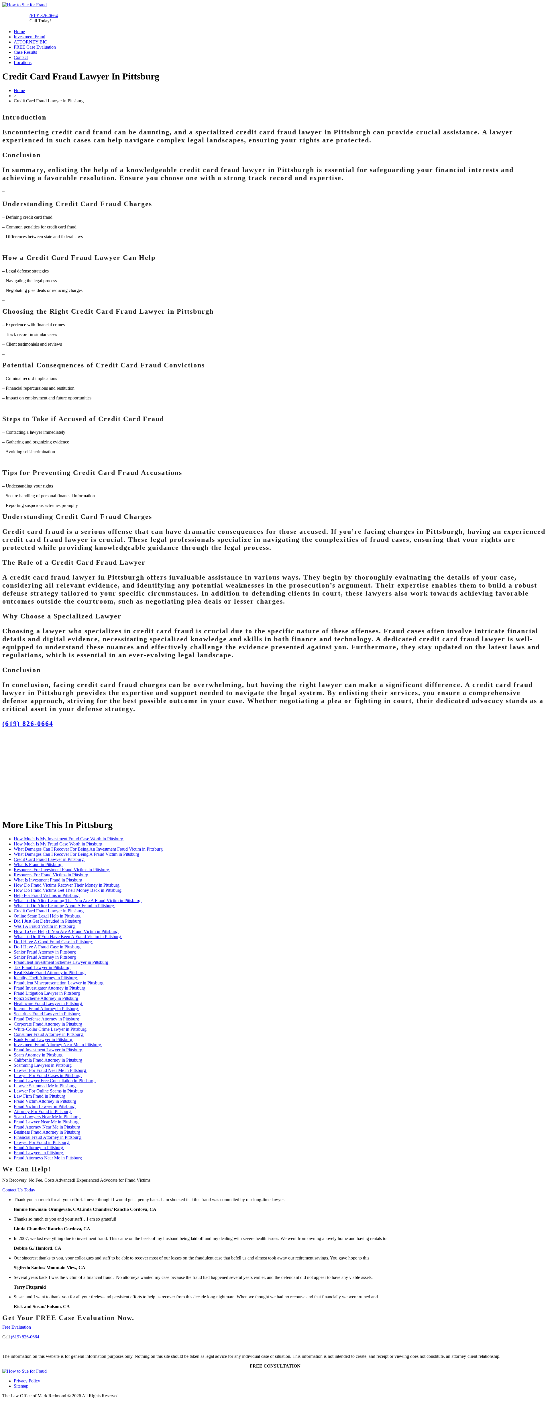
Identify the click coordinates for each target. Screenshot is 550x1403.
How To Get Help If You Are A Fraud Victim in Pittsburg (66, 931)
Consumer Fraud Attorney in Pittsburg (49, 1034)
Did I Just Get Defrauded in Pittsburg (48, 921)
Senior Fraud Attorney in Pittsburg (45, 952)
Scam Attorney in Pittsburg (39, 1054)
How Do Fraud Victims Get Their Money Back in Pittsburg (68, 890)
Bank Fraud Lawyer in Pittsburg (43, 1039)
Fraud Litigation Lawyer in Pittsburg (47, 993)
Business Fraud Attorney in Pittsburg (47, 1132)
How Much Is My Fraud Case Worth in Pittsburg (58, 843)
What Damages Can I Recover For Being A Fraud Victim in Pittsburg (77, 854)
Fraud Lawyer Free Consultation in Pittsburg (55, 1080)
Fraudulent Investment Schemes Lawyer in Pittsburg (61, 962)
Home (19, 31)
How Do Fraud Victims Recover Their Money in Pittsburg (67, 885)
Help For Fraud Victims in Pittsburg (47, 895)
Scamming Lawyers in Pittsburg (43, 1065)
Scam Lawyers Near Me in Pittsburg (47, 1116)
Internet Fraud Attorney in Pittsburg (46, 1008)
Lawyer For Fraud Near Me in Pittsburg (50, 1070)
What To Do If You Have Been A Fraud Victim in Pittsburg (68, 936)
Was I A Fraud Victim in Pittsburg (45, 926)
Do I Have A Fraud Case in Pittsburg (48, 946)
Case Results (25, 52)
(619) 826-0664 (44, 15)
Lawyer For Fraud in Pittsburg (42, 1142)
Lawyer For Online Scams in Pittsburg (49, 1090)
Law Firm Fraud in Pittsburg (40, 1096)
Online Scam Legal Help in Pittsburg (48, 916)
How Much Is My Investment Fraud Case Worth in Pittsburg (69, 838)
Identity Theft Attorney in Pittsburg (46, 977)
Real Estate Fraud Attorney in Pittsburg (50, 972)
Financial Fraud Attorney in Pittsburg (48, 1137)
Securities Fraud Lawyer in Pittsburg (47, 1013)
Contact (21, 57)
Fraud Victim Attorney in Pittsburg (45, 1101)
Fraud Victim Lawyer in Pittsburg (45, 1106)
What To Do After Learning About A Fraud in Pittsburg (64, 905)
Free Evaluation (16, 1327)
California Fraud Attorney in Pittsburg (48, 1060)
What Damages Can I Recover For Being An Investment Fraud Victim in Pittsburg (89, 849)
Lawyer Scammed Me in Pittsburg (45, 1085)
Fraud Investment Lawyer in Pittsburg (48, 1049)
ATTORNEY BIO (31, 41)
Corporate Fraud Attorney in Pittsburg (48, 1024)
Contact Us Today (18, 1189)
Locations (23, 62)
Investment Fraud (29, 36)
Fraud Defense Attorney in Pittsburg (47, 1018)
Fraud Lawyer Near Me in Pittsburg (47, 1121)
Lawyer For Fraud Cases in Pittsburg (48, 1075)
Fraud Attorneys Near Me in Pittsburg (48, 1157)
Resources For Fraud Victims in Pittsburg (51, 874)
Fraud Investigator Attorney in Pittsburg (50, 988)
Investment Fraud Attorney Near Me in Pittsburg (58, 1044)
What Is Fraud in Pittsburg (38, 864)
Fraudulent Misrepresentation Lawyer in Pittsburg (59, 982)
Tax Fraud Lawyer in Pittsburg (42, 967)
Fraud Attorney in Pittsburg (39, 1147)
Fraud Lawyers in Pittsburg (39, 1152)
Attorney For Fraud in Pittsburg (43, 1111)
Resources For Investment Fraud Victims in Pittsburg (62, 869)
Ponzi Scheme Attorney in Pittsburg (46, 998)
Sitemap (21, 1386)
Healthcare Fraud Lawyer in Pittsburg (48, 1003)
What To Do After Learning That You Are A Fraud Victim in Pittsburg (78, 900)
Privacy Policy (27, 1380)
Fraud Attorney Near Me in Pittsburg (47, 1127)
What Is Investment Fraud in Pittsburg (48, 879)
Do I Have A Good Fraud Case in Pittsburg (53, 941)
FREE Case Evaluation (35, 47)
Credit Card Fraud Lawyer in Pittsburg (49, 859)
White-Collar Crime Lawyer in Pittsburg (51, 1029)
